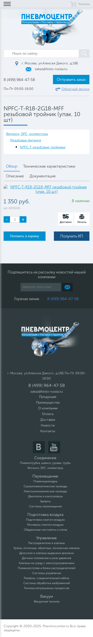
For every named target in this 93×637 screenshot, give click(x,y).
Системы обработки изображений (46, 583)
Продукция (47, 397)
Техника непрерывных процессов (46, 588)
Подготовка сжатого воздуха (45, 519)
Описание (15, 176)
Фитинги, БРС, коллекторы (27, 134)
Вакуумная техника (46, 601)
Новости (48, 425)
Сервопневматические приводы (45, 486)
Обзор (11, 166)
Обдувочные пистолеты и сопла (45, 529)
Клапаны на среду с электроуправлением (46, 563)
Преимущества (48, 403)
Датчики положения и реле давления (46, 558)
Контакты (47, 431)
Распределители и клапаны (46, 543)
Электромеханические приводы (45, 491)
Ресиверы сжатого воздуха (45, 524)
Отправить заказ (71, 79)
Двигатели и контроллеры (45, 496)
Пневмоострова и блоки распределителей (46, 568)
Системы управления (46, 573)
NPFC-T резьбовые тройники (42, 147)
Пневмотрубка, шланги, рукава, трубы (45, 463)
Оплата (47, 414)
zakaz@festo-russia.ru (50, 69)
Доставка (47, 420)
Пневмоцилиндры (45, 481)
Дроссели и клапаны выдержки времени (46, 553)
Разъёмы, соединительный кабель (46, 578)
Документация (43, 176)
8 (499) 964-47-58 (19, 79)
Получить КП (71, 236)
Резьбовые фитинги (25, 140)
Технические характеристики (49, 166)
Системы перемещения (45, 506)
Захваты (45, 501)
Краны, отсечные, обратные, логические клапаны (47, 548)
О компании (47, 408)
